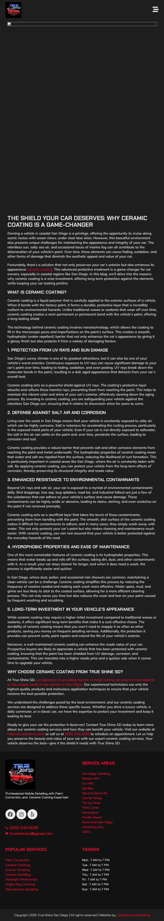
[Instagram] (21, 814)
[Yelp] (32, 814)
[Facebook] (10, 814)
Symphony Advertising (134, 915)
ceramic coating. (40, 269)
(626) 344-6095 (77, 734)
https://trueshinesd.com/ (26, 734)
